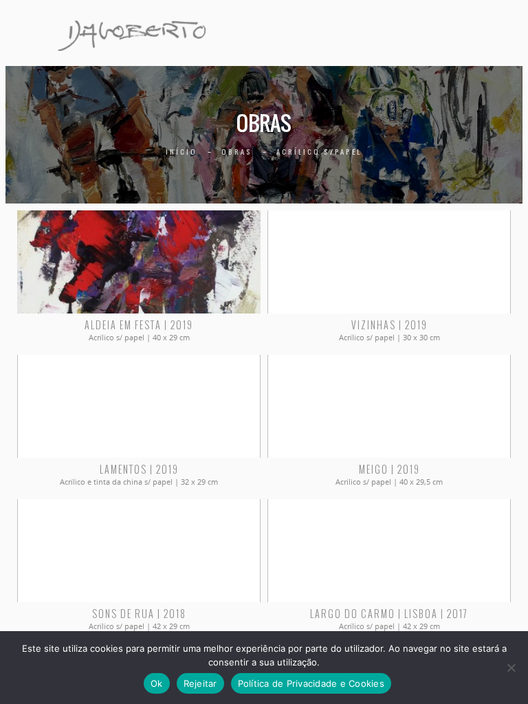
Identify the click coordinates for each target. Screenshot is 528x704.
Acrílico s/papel (319, 151)
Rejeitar (200, 683)
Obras (236, 151)
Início (181, 151)
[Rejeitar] (511, 667)
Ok (157, 683)
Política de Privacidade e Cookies (311, 683)
